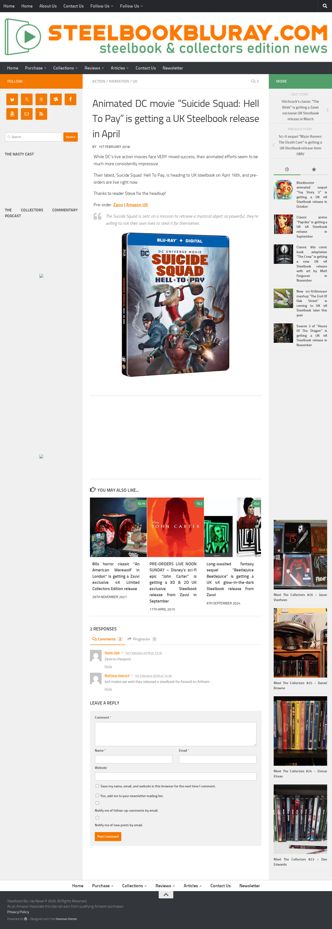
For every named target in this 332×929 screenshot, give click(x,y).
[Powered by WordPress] (25, 918)
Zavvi (118, 204)
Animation (119, 81)
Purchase (34, 68)
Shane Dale (112, 652)
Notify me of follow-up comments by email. (126, 811)
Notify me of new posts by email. (119, 825)
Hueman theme (66, 919)
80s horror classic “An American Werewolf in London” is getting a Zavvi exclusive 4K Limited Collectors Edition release (116, 576)
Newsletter (173, 68)
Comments (109, 639)
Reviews (92, 68)
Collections (63, 68)
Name (100, 750)
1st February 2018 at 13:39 (153, 676)
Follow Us (99, 6)
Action (98, 81)
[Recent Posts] (287, 170)
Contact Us (73, 6)
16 (143, 503)
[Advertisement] (176, 437)
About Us (48, 6)
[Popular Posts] (313, 170)
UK (135, 81)
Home (9, 6)
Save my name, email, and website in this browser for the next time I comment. (158, 786)
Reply (108, 666)
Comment (103, 717)
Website (101, 768)
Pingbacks (144, 639)
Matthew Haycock (117, 675)
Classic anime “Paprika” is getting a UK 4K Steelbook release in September (312, 226)
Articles (118, 68)
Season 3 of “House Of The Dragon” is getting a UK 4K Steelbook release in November (312, 335)
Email (184, 750)
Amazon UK (137, 204)
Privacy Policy (18, 912)
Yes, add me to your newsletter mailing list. (131, 796)
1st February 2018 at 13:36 (143, 653)
